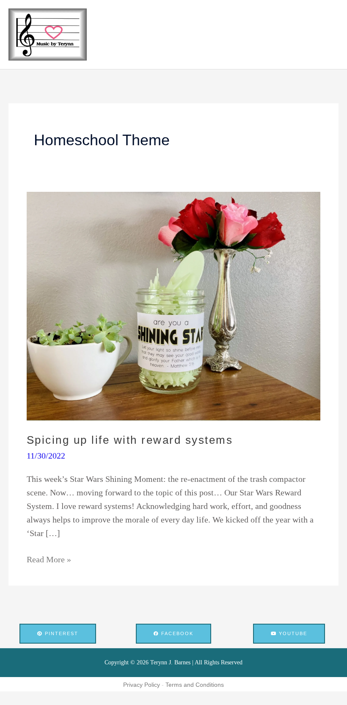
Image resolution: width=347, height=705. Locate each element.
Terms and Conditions (194, 684)
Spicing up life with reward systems (130, 440)
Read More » (49, 558)
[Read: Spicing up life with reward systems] (173, 305)
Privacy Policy (141, 684)
